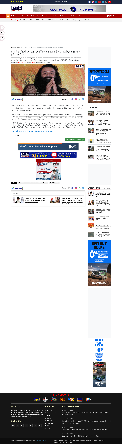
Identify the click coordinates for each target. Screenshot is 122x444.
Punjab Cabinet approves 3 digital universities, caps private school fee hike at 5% (103, 141)
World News (72, 15)
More (80, 15)
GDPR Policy (65, 442)
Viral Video (89, 20)
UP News (55, 15)
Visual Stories (31, 15)
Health (49, 415)
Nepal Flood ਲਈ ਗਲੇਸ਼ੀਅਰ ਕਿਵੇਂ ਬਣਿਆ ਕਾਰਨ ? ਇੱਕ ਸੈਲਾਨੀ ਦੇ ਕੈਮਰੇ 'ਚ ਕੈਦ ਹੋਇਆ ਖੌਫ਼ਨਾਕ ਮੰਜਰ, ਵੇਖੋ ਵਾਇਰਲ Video (103, 235)
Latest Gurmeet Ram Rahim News (37, 182)
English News (15, 15)
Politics (23, 15)
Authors (83, 440)
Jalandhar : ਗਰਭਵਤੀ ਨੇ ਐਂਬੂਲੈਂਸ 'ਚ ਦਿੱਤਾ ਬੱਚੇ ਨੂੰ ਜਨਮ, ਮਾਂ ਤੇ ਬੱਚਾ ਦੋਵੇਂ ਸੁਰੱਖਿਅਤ (103, 211)
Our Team (101, 440)
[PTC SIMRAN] (80, 399)
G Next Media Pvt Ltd (41, 440)
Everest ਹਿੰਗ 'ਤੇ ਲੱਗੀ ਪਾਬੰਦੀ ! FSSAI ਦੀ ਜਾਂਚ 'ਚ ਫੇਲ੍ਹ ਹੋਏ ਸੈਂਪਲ (102, 218)
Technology (50, 423)
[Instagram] (76, 99)
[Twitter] (69, 99)
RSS (71, 442)
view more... (107, 108)
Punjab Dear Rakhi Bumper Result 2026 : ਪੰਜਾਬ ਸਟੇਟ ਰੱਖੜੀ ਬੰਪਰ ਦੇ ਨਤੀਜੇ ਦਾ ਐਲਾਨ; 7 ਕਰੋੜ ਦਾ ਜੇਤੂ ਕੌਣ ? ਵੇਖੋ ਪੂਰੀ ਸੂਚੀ (103, 226)
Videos (38, 15)
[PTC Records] (45, 399)
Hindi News (63, 15)
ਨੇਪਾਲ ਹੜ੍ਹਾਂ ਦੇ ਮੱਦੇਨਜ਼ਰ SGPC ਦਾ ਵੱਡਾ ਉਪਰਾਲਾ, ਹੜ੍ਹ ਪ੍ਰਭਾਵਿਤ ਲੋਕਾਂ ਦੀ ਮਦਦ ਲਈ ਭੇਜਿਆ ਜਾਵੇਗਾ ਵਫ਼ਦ (103, 194)
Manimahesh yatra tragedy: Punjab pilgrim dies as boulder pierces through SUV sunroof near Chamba (103, 148)
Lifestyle (49, 418)
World (49, 426)
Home (13, 47)
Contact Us (88, 440)
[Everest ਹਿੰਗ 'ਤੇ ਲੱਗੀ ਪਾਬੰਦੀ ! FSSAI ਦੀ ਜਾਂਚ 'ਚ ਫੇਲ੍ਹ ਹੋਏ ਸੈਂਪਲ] (91, 218)
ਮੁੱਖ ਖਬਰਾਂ (19, 47)
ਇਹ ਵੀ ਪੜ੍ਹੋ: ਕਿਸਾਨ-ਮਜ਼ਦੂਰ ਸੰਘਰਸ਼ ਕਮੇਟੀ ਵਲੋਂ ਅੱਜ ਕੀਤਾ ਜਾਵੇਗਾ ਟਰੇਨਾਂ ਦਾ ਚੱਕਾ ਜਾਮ (33, 131)
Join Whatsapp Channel (73, 139)
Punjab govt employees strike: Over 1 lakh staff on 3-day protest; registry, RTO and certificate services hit (103, 157)
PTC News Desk (22, 62)
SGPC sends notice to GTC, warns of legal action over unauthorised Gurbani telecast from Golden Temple (103, 122)
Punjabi (64, 1)
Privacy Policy (57, 442)
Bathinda (21, 182)
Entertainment (46, 15)
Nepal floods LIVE (26, 20)
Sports (49, 428)
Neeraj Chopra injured (75, 20)
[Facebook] (72, 99)
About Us (61, 440)
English (57, 1)
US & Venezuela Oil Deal (56, 20)
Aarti (33, 62)
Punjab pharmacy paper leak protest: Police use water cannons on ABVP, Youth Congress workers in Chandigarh (103, 131)
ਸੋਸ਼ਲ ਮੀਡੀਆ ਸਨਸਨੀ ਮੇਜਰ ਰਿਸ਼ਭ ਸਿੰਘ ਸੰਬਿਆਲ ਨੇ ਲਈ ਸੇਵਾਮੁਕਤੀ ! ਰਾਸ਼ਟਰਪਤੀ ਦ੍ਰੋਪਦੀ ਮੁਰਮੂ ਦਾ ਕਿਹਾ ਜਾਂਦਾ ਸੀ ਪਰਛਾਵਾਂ (103, 203)
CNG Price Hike (40, 20)
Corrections (76, 440)
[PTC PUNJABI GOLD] (62, 399)
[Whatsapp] (79, 99)
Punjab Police (54, 182)
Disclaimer (95, 440)
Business (49, 410)
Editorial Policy (68, 440)
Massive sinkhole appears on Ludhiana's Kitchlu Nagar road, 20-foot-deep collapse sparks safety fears (103, 114)
